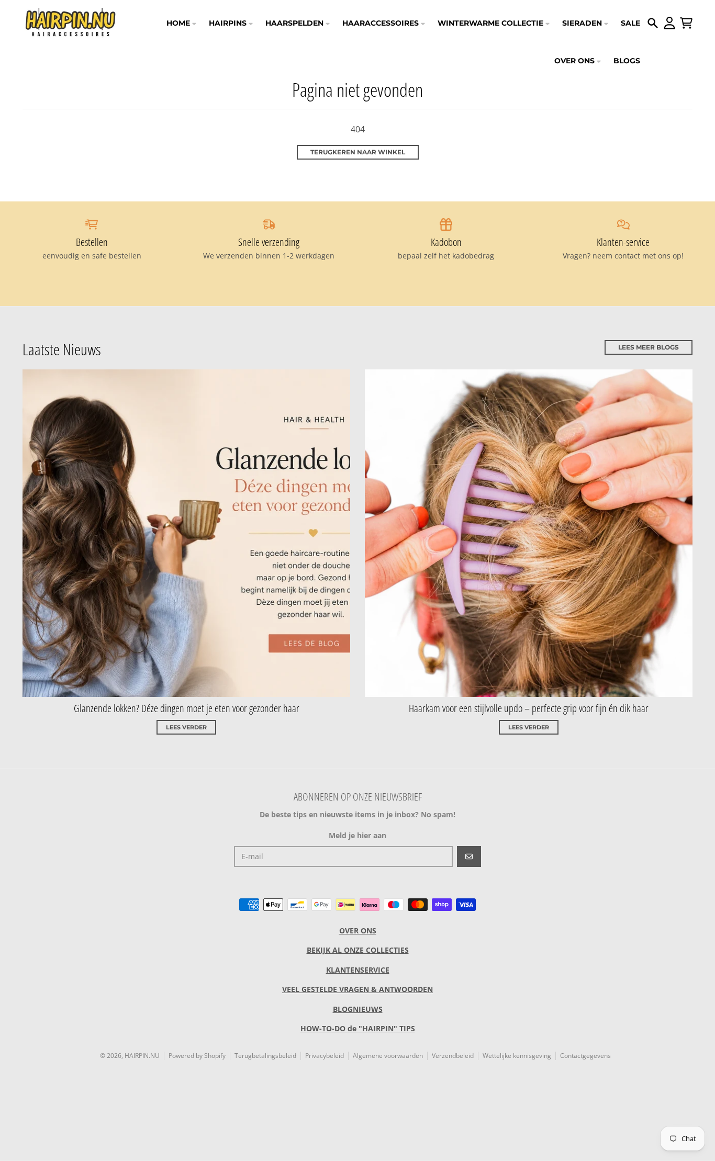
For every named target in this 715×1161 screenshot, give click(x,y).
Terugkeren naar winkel (357, 152)
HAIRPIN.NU (142, 1055)
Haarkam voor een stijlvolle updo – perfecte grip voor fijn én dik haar (529, 708)
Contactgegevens (585, 1055)
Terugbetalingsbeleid (265, 1055)
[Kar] (686, 23)
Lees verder (186, 727)
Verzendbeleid (453, 1055)
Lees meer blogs (648, 347)
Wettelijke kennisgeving (517, 1055)
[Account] (669, 23)
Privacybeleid (324, 1055)
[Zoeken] (652, 23)
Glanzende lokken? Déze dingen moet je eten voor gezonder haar (186, 708)
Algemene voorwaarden (388, 1055)
